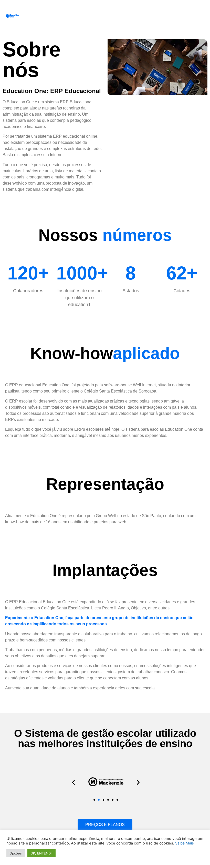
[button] (73, 782)
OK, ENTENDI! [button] (41, 853)
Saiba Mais (184, 843)
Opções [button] (15, 853)
